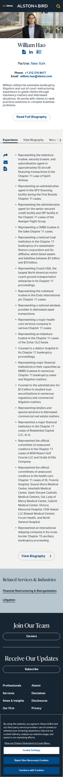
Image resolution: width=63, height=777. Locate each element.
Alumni (35, 685)
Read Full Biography (31, 117)
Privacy (36, 708)
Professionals (12, 685)
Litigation (9, 600)
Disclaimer (38, 693)
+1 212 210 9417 (35, 72)
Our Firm (8, 708)
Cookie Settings (31, 750)
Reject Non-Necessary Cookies (32, 760)
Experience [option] (10, 140)
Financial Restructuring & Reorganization (30, 591)
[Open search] (58, 6)
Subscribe (31, 669)
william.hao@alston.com (36, 76)
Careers (31, 636)
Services (8, 693)
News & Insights (13, 700)
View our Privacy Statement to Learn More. (27, 743)
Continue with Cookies (31, 770)
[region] (31, 745)
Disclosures (39, 700)
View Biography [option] (33, 140)
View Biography (34, 556)
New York (38, 63)
